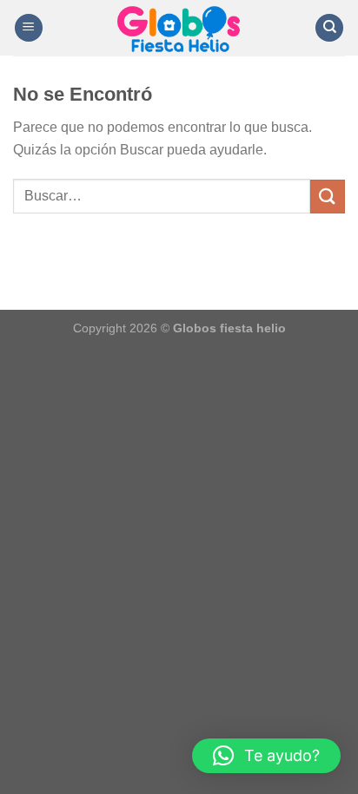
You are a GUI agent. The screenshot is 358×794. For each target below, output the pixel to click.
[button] (266, 755)
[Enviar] (327, 196)
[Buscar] (329, 28)
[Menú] (29, 28)
